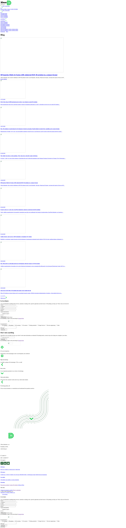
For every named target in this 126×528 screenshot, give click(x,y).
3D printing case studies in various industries (10, 479)
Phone (2, 310)
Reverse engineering (51, 325)
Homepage (3, 31)
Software (20, 485)
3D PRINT (3, 21)
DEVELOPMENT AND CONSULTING (9, 30)
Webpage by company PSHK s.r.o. (8, 492)
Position (2, 309)
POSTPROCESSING (5, 25)
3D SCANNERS (4, 17)
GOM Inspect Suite (31, 474)
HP (1, 469)
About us (2, 9)
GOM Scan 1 (3, 474)
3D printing (4, 325)
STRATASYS (12, 469)
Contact (8, 9)
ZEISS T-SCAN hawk (15, 474)
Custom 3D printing (14, 485)
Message (2, 328)
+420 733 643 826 (6, 6)
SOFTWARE (3, 28)
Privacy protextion (17, 490)
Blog (6, 9)
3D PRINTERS (4, 14)
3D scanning (18, 325)
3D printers (11, 325)
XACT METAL (5, 469)
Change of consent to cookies (7, 490)
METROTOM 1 (23, 474)
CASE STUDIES (14, 9)
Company (3, 306)
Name (2, 305)
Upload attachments (5, 311)
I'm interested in (4, 324)
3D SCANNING (4, 23)
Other (58, 325)
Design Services (41, 325)
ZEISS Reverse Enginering (41, 474)
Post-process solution (5, 485)
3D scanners (25, 325)
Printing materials (33, 325)
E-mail (2, 307)
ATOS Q (8, 474)
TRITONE (17, 469)
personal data (21, 318)
